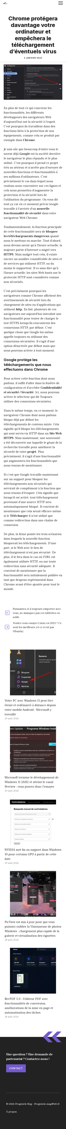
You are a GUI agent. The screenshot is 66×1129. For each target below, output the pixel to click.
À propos (11, 1111)
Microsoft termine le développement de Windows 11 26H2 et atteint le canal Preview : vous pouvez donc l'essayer (31, 782)
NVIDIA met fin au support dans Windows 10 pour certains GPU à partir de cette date (33, 854)
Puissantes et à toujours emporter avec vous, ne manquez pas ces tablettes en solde (37, 613)
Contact (16, 1068)
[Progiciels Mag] (5, 3)
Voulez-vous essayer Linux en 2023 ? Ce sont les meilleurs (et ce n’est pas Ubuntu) (37, 627)
